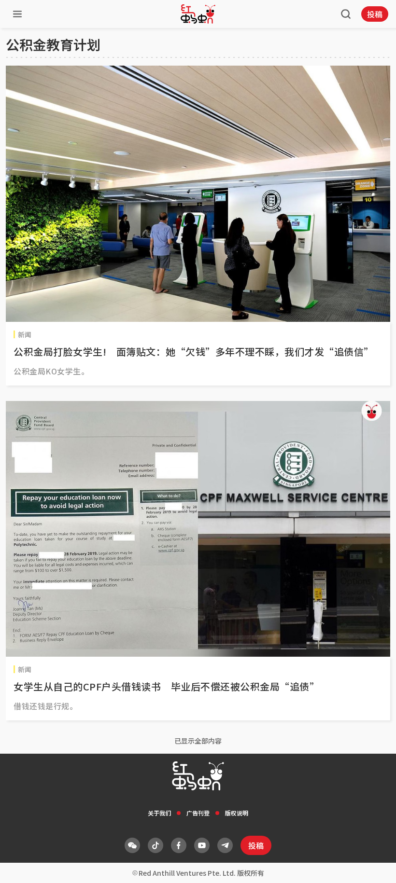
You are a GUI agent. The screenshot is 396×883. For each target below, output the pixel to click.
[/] (198, 14)
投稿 (374, 14)
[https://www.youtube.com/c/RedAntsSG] (202, 845)
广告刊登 (198, 813)
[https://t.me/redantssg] (225, 845)
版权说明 (236, 813)
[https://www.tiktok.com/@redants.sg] (155, 845)
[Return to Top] (374, 865)
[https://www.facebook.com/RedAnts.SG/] (178, 845)
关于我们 (159, 813)
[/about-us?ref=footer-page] (132, 845)
